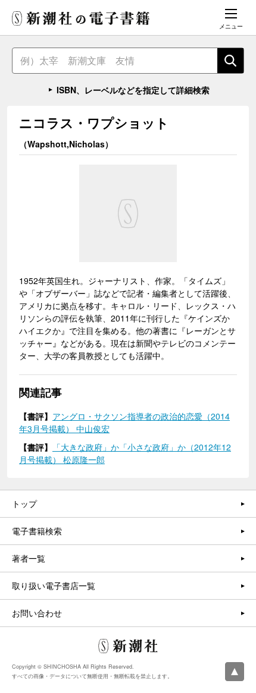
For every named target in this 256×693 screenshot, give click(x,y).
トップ (24, 503)
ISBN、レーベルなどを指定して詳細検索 (133, 90)
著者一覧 (28, 558)
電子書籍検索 (37, 531)
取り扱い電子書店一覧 (53, 585)
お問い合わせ (37, 613)
